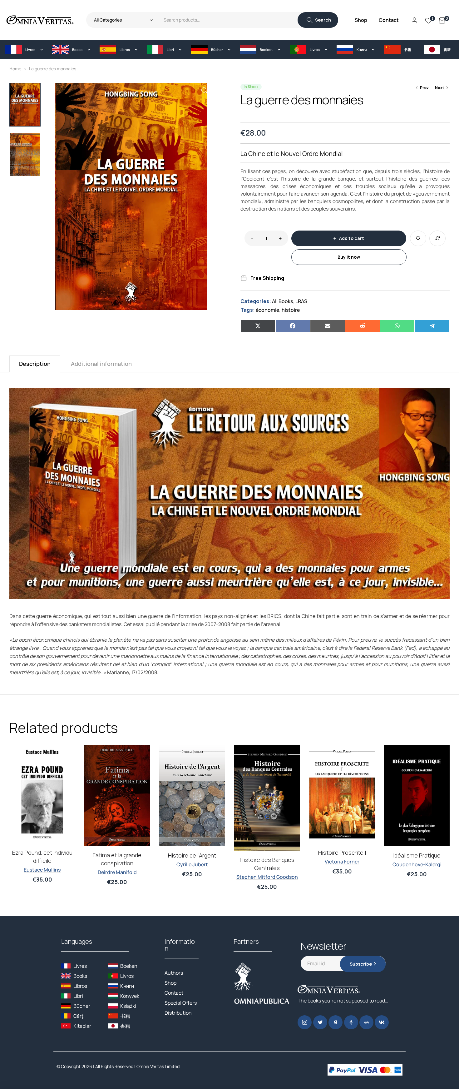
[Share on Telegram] (432, 326)
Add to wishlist (418, 238)
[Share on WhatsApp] (397, 326)
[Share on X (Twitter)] (257, 326)
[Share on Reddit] (362, 326)
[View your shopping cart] (442, 20)
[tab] (34, 364)
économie (267, 309)
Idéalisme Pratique (417, 855)
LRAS (301, 301)
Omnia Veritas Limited (158, 1066)
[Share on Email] (327, 326)
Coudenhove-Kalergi (417, 864)
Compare (437, 238)
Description (35, 363)
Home (15, 69)
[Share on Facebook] (292, 326)
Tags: (247, 309)
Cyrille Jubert (192, 864)
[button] (24, 49)
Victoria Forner (342, 861)
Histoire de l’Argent (192, 855)
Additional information (101, 363)
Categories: (255, 301)
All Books (282, 301)
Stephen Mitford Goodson (267, 877)
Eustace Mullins (42, 870)
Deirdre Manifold (117, 872)
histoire (291, 309)
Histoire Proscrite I (342, 852)
